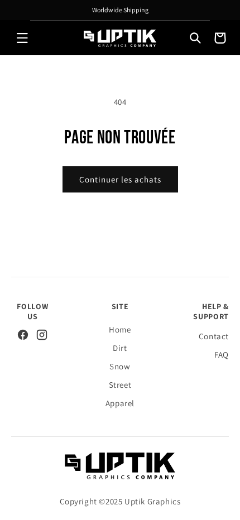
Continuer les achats (120, 179)
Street (120, 384)
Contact (214, 336)
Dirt (120, 348)
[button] (22, 38)
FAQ (221, 354)
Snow (119, 366)
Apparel (120, 403)
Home (120, 329)
